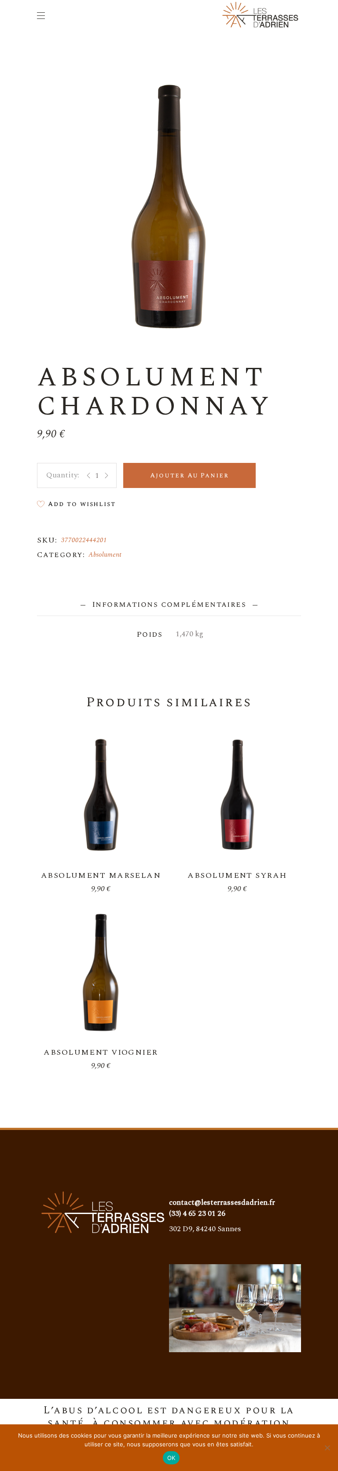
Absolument (104, 555)
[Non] (327, 1447)
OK (171, 1457)
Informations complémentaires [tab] (169, 604)
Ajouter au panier (189, 475)
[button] (76, 504)
